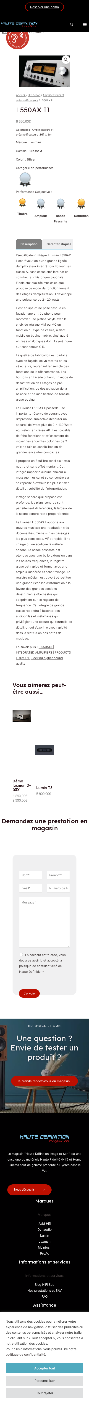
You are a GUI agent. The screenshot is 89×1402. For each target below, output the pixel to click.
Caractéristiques (59, 244)
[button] (66, 59)
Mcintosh (44, 1247)
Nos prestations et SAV (44, 1290)
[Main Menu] (84, 24)
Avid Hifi (45, 1223)
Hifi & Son (34, 95)
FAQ (45, 1296)
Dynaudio (44, 1229)
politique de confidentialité (25, 1354)
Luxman (44, 1241)
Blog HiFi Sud (45, 1284)
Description (29, 244)
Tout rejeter (44, 1393)
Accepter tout (44, 1368)
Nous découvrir (24, 1189)
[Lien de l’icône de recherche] (72, 25)
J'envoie (29, 993)
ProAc (44, 1253)
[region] (44, 1357)
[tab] (29, 244)
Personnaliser (44, 1381)
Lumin (44, 1235)
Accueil (21, 95)
